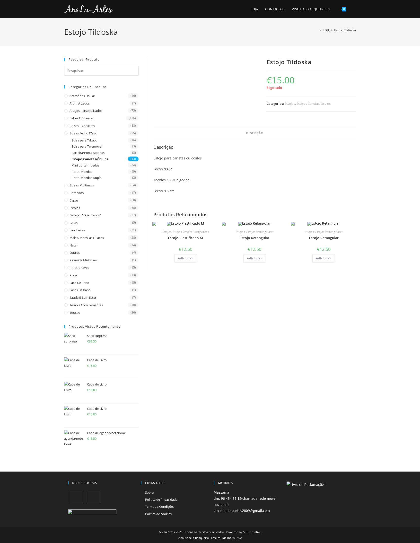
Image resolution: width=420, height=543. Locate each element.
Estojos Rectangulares (259, 232)
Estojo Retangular (254, 238)
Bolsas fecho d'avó (83, 133)
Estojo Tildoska (345, 30)
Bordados (77, 193)
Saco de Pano (79, 282)
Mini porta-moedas (85, 165)
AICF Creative (252, 532)
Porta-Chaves (79, 267)
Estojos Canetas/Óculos (89, 159)
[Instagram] (93, 496)
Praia (73, 275)
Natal (73, 245)
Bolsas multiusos (82, 185)
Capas (74, 200)
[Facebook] (76, 496)
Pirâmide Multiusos (83, 260)
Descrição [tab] (254, 133)
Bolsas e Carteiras (82, 125)
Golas (74, 222)
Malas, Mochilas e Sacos (87, 238)
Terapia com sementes (86, 305)
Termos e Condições (159, 506)
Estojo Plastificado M (185, 238)
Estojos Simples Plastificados (191, 232)
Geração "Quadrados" (85, 215)
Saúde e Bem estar (83, 297)
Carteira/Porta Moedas (88, 152)
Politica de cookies (158, 514)
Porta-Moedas (81, 171)
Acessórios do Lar (82, 96)
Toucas (75, 312)
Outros (75, 252)
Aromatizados (80, 103)
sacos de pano (80, 290)
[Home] (317, 30)
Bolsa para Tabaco (84, 140)
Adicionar (185, 258)
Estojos (75, 208)
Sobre (149, 492)
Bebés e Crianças (82, 118)
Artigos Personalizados (86, 110)
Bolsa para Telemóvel (86, 146)
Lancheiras (77, 230)
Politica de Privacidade (161, 499)
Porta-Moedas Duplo (86, 177)
